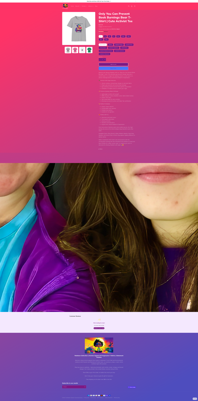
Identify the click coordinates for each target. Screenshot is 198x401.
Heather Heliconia (105, 54)
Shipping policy (117, 397)
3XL (129, 36)
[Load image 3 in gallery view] (82, 50)
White (110, 44)
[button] (78, 6)
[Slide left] (63, 50)
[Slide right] (94, 50)
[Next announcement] (136, 1)
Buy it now (113, 68)
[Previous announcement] (62, 1)
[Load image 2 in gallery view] (75, 50)
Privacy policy (86, 397)
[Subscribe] (84, 386)
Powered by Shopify (78, 397)
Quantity (100, 57)
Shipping (100, 26)
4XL (101, 39)
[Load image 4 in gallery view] (89, 50)
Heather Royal (118, 44)
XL (118, 36)
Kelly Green (103, 48)
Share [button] (101, 149)
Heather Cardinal (120, 51)
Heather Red (130, 45)
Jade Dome (125, 48)
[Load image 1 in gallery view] (68, 50)
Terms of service (100, 397)
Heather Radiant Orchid (106, 51)
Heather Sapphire (114, 48)
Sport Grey (102, 44)
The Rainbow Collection (69, 397)
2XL (123, 36)
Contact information (109, 397)
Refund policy (93, 397)
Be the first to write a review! (99, 328)
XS (100, 36)
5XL (106, 39)
